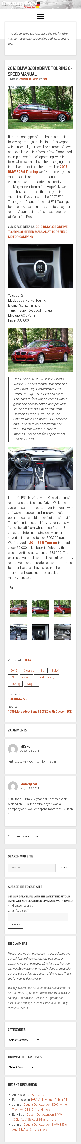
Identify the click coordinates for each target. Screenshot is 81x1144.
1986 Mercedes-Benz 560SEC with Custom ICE (40, 711)
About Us (38, 1094)
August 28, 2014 (28, 78)
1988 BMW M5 (17, 699)
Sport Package (46, 677)
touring (15, 684)
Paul (44, 78)
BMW (27, 660)
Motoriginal (28, 784)
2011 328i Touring (43, 543)
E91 (13, 677)
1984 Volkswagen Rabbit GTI (49, 1099)
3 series (29, 670)
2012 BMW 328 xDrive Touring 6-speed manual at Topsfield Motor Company (38, 231)
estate (26, 677)
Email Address (18, 910)
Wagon (31, 684)
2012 (14, 670)
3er (43, 670)
